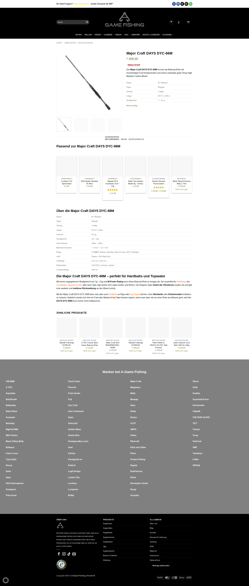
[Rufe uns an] (190, 4)
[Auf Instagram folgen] (178, 4)
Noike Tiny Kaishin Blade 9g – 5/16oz (135, 182)
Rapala (133, 465)
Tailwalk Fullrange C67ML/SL (66, 344)
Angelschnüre (108, 537)
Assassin (10, 417)
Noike (133, 411)
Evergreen (11, 489)
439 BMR (10, 381)
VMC (195, 447)
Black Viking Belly (15, 441)
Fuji (70, 399)
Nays (132, 405)
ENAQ (197, 465)
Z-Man (196, 459)
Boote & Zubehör (151, 35)
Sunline (196, 393)
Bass (14, 411)
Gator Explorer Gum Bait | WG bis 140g (181, 344)
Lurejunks (73, 489)
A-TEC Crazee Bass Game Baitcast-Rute (89, 344)
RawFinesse (136, 471)
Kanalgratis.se (75, 459)
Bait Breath (11, 399)
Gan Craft (72, 405)
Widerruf (153, 551)
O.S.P (133, 423)
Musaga (134, 399)
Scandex (134, 495)
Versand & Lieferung (158, 537)
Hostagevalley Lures (78, 441)
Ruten (78, 35)
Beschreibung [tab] (112, 139)
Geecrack (72, 423)
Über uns (153, 523)
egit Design (75, 471)
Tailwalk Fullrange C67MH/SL (135, 344)
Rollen (88, 35)
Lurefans (72, 483)
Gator (71, 417)
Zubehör (135, 35)
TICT (195, 423)
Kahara (71, 453)
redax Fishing (138, 459)
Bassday (10, 423)
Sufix (195, 387)
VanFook (197, 441)
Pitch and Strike (138, 447)
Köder (98, 35)
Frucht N (91, 576)
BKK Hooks (12, 435)
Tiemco (196, 429)
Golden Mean (74, 429)
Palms (133, 435)
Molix (133, 393)
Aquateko (10, 393)
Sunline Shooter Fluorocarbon (158, 182)
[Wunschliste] (171, 22)
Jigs (126, 35)
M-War (71, 495)
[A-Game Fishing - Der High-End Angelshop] (124, 19)
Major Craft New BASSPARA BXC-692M (113, 345)
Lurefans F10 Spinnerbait (66, 182)
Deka (8, 471)
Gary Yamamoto (76, 411)
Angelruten (70, 43)
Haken (118, 35)
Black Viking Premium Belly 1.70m (182, 182)
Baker (9, 411)
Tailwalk (196, 411)
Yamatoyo (197, 453)
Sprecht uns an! (81, 4)
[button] (178, 22)
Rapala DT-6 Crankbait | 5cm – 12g (112, 183)
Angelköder (107, 533)
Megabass (135, 387)
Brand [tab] (124, 139)
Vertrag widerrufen (161, 566)
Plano (133, 453)
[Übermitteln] (87, 22)
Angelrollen (107, 528)
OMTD (133, 429)
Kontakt (153, 533)
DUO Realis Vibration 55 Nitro (89, 182)
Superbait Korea (201, 399)
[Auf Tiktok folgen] (182, 4)
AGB (152, 546)
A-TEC (9, 387)
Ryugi (133, 489)
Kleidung (167, 35)
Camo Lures (12, 453)
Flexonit (72, 387)
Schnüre (108, 35)
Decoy (9, 465)
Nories (133, 417)
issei (70, 447)
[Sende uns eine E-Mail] (186, 4)
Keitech (72, 465)
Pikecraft (134, 441)
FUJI (96, 252)
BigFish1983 (12, 429)
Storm (196, 381)
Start (59, 43)
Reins (133, 477)
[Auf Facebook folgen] (174, 4)
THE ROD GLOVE (201, 417)
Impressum (154, 556)
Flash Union (74, 381)
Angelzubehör (109, 551)
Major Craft (135, 381)
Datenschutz (155, 560)
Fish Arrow (11, 495)
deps (8, 477)
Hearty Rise (73, 435)
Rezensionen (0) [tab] (136, 139)
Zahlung (153, 542)
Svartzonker (199, 405)
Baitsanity (11, 405)
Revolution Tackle (139, 483)
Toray (195, 435)
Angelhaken (108, 542)
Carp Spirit (11, 459)
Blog (151, 528)
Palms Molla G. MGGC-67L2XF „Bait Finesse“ (158, 345)
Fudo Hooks (74, 393)
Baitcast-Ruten (85, 43)
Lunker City (73, 477)
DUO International (14, 483)
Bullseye (10, 447)
